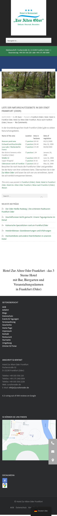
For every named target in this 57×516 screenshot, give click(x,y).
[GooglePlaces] (4, 485)
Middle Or (5, 158)
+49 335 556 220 (25, 52)
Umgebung (7, 343)
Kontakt (5, 333)
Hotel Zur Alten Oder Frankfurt (24, 119)
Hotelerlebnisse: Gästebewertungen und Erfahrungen (28, 230)
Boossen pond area (9, 141)
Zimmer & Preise (9, 346)
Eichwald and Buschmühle (11, 144)
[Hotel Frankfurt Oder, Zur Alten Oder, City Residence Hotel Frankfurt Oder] (28, 17)
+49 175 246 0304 (42, 52)
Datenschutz (7, 316)
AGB (4, 307)
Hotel (46, 117)
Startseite (6, 339)
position (30, 141)
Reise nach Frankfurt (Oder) (43, 185)
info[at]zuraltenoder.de (19, 387)
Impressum (7, 331)
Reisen (9, 122)
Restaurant (7, 337)
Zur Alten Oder (8, 172)
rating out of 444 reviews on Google (19, 395)
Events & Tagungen (10, 318)
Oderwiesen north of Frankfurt (13, 163)
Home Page (7, 328)
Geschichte (7, 324)
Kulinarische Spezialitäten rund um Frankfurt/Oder (26, 225)
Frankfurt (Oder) (37, 117)
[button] (52, 460)
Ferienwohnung (9, 322)
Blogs (4, 313)
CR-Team (18, 117)
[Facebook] (4, 480)
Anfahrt (5, 309)
